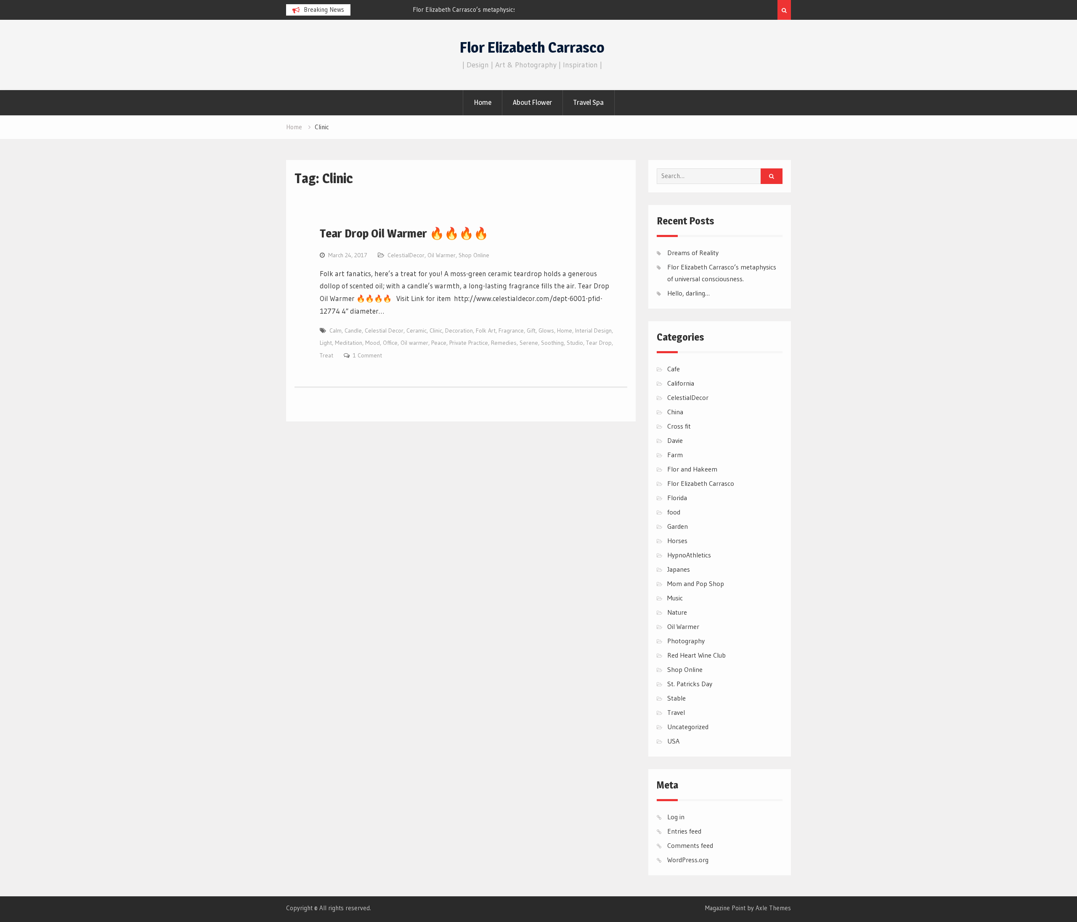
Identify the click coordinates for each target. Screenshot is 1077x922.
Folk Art (486, 330)
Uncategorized (687, 726)
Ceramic (416, 330)
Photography (686, 641)
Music (675, 598)
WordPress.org (687, 859)
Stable (676, 698)
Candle (353, 330)
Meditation (348, 342)
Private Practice (468, 342)
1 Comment (367, 355)
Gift (531, 330)
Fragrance (511, 330)
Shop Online (474, 255)
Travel (676, 712)
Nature (677, 612)
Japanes (678, 569)
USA (673, 741)
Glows (546, 330)
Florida (677, 497)
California (680, 383)
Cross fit (679, 426)
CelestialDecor (405, 255)
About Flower (532, 102)
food (673, 512)
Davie (675, 440)
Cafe (673, 369)
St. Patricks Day (689, 684)
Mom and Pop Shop (695, 583)
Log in (675, 817)
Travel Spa (588, 102)
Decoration (459, 330)
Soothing (552, 342)
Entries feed (684, 831)
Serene (529, 342)
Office (390, 342)
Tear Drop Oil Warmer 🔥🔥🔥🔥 (404, 233)
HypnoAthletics (689, 555)
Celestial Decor (384, 330)
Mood (372, 342)
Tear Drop (599, 342)
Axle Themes (773, 908)
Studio (575, 342)
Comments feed (690, 845)
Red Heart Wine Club (696, 655)
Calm (335, 330)
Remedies (504, 342)
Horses (677, 540)
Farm (675, 454)
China (675, 412)
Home (482, 102)
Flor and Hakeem (692, 469)
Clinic (436, 330)
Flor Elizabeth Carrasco (532, 47)
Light (326, 342)
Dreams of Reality (693, 252)
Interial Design (593, 330)
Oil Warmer (441, 255)
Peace (438, 342)
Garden (677, 526)
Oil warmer (414, 342)
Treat (326, 355)
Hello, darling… (688, 293)
